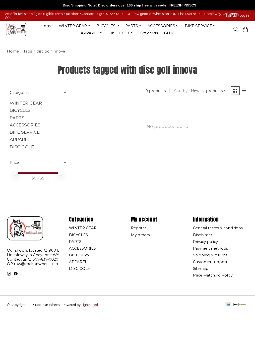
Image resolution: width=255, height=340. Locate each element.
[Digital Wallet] (239, 304)
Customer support (210, 262)
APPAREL (20, 139)
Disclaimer (202, 235)
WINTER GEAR (26, 103)
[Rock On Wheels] (16, 29)
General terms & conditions (218, 228)
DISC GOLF (22, 146)
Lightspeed (89, 305)
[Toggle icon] (235, 29)
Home (47, 25)
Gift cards (149, 33)
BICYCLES (20, 110)
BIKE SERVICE (25, 132)
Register (138, 228)
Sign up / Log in (237, 15)
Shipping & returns (210, 255)
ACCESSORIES (25, 124)
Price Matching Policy (213, 275)
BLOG (169, 33)
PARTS (17, 117)
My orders (140, 235)
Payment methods (210, 248)
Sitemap (200, 268)
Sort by (181, 91)
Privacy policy (205, 241)
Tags (27, 51)
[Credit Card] (228, 304)
